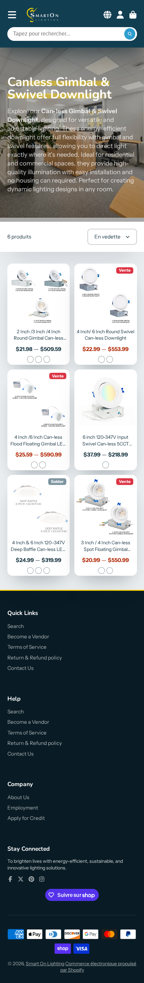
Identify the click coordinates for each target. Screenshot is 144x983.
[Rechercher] (130, 34)
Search (15, 626)
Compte (120, 15)
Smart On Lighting (45, 964)
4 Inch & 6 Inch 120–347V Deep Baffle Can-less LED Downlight (38, 525)
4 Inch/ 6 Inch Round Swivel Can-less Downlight (105, 314)
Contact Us (20, 668)
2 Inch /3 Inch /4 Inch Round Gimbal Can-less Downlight (38, 314)
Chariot (133, 15)
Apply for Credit (26, 818)
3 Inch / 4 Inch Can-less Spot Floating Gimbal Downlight (105, 525)
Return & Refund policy (34, 657)
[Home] (43, 14)
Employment (22, 807)
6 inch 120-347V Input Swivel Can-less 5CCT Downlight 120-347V (105, 419)
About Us (18, 797)
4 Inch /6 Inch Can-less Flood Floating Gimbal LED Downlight (38, 419)
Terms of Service (27, 647)
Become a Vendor (28, 636)
